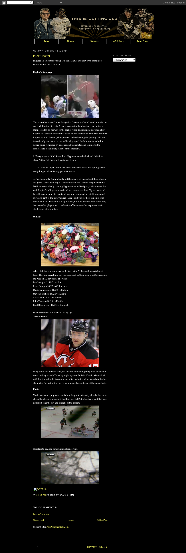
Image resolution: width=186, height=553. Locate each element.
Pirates (70, 41)
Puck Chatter (41, 56)
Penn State (142, 41)
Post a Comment (41, 514)
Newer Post (38, 519)
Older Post (102, 519)
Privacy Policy (97, 546)
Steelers (94, 41)
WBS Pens (118, 41)
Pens (46, 41)
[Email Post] (71, 495)
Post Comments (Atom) (57, 526)
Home (71, 519)
